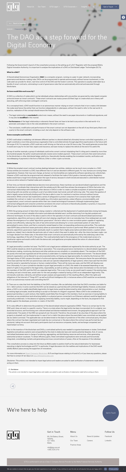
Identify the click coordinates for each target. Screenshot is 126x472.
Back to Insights (19, 23)
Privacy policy (113, 469)
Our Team (42, 7)
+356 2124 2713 (53, 450)
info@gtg (50, 447)
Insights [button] (84, 7)
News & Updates (93, 436)
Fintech (31, 29)
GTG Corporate (70, 7)
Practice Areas (75, 445)
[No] (124, 469)
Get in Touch (108, 7)
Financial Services (21, 29)
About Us (30, 7)
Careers (90, 440)
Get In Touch (111, 413)
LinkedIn (108, 440)
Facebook (108, 436)
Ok (105, 469)
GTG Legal (54, 7)
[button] (123, 17)
